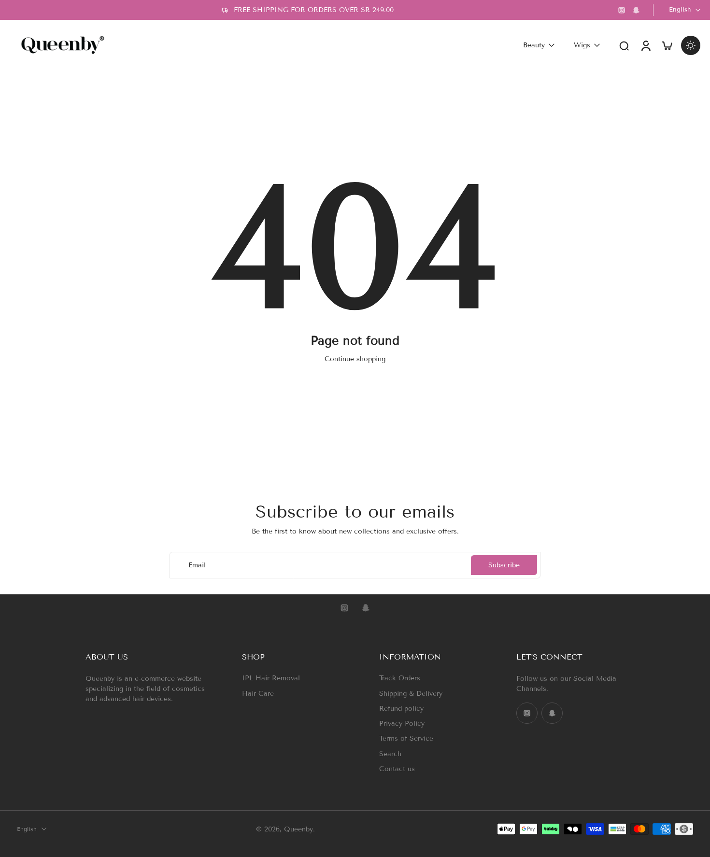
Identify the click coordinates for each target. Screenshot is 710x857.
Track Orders (399, 678)
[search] (624, 45)
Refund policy (401, 708)
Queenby (298, 829)
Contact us (397, 768)
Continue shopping (355, 359)
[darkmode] (690, 45)
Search (390, 753)
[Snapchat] (636, 10)
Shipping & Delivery (410, 693)
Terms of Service (406, 738)
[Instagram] (621, 10)
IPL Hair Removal (271, 678)
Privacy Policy (402, 723)
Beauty (534, 45)
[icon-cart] (666, 45)
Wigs (582, 45)
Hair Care (258, 693)
